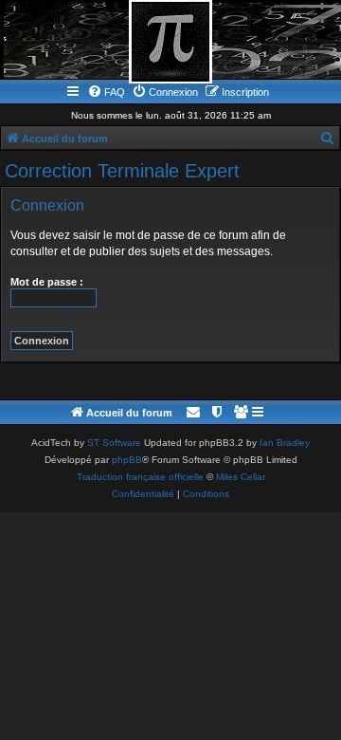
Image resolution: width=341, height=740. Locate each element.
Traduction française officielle (140, 477)
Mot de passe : (46, 281)
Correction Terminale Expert (122, 170)
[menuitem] (106, 92)
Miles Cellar (240, 477)
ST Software (114, 442)
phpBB (127, 459)
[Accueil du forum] (170, 41)
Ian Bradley (285, 442)
